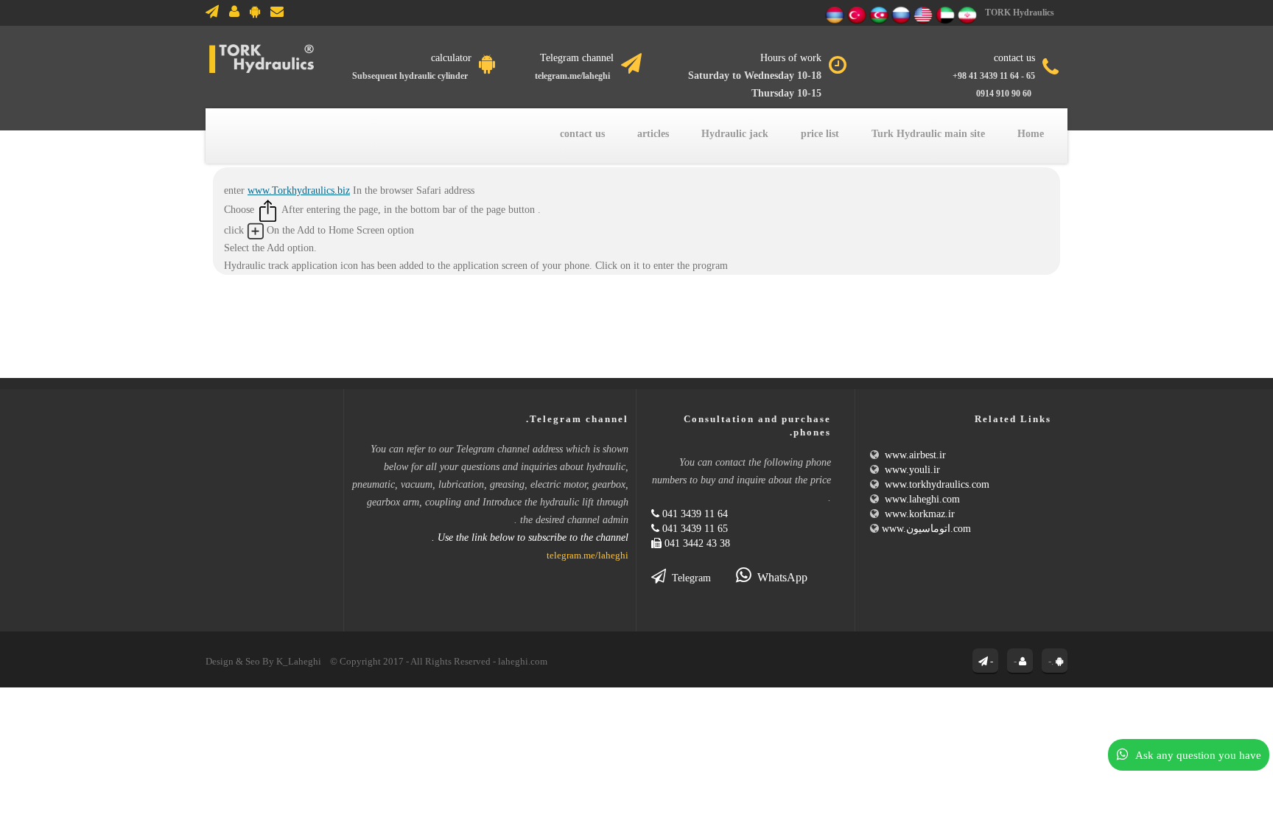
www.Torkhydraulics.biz (299, 190)
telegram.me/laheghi (570, 76)
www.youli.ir (912, 469)
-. (1051, 661)
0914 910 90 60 (1003, 93)
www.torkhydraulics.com (937, 484)
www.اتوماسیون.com (928, 528)
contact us (582, 133)
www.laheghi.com (922, 499)
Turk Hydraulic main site (928, 133)
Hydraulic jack (734, 133)
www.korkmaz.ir (920, 513)
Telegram (688, 578)
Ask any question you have (1198, 755)
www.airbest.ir (915, 454)
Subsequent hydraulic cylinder (410, 76)
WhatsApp (779, 577)
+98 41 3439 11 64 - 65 (994, 76)
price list (820, 133)
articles (653, 133)
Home (1030, 133)
